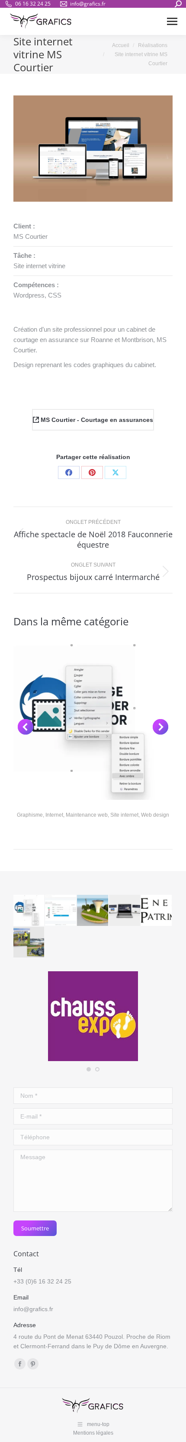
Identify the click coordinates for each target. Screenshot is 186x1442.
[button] (25, 727)
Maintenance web (87, 815)
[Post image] (93, 720)
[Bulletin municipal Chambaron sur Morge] (29, 943)
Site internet (124, 815)
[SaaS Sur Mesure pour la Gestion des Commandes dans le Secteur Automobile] (61, 911)
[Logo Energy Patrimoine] (157, 911)
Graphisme (30, 815)
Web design (155, 815)
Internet (54, 815)
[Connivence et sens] (125, 911)
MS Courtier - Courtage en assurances (96, 419)
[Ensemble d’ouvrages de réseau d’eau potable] (93, 911)
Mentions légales (93, 1433)
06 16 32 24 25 (33, 3)
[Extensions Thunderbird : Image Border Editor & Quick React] (29, 911)
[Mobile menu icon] (172, 21)
